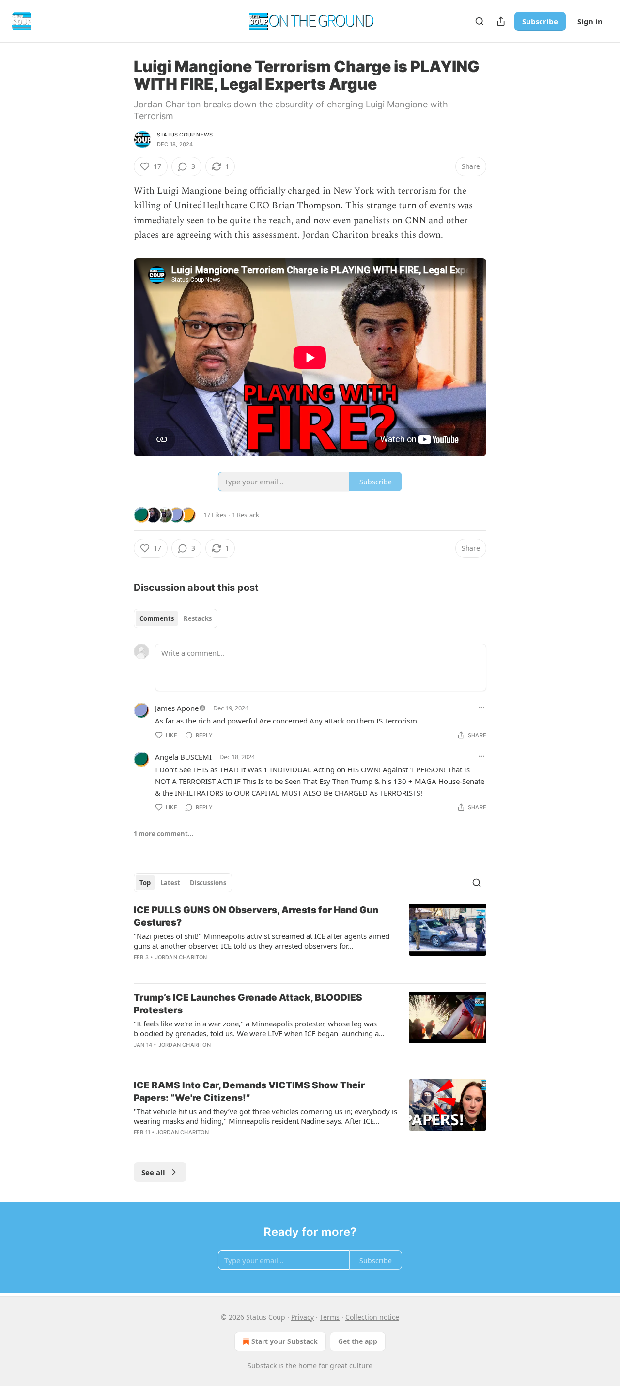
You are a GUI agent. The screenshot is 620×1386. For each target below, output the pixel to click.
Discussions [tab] (208, 882)
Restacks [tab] (198, 618)
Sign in (590, 21)
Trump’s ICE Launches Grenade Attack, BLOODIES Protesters (248, 1004)
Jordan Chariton (181, 957)
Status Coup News (185, 134)
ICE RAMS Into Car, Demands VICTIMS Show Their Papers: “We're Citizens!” (249, 1091)
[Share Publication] (501, 21)
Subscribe (540, 21)
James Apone (177, 708)
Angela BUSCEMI (183, 757)
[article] (310, 939)
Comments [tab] (157, 618)
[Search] (479, 21)
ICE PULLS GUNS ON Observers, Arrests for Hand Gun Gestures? (256, 916)
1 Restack (245, 515)
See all (153, 1172)
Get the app (357, 1341)
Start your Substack (284, 1341)
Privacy (302, 1317)
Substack (262, 1365)
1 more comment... (164, 833)
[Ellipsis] (481, 707)
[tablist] (175, 618)
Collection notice (372, 1317)
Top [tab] (145, 882)
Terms (330, 1317)
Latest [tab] (170, 882)
